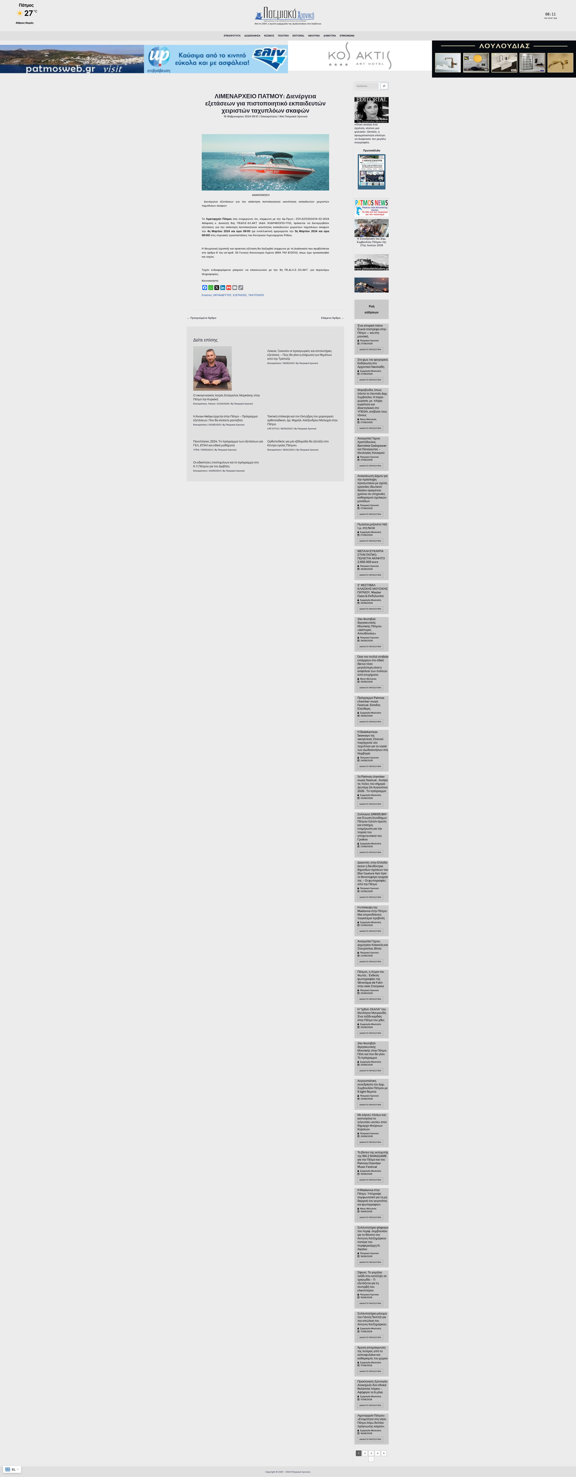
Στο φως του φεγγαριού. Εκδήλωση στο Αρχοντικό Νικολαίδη (372, 363)
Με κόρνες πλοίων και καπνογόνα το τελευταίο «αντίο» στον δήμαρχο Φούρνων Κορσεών (372, 1122)
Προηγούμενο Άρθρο (201, 317)
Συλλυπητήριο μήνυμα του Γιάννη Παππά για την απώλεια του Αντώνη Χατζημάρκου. (372, 1319)
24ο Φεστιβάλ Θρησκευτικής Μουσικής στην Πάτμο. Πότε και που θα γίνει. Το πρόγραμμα (372, 1050)
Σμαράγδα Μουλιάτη (370, 371)
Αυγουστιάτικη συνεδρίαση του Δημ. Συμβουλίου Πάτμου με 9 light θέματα (372, 1086)
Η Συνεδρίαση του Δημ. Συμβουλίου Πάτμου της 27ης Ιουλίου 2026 (371, 242)
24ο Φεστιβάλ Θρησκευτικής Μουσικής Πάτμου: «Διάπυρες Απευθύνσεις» (369, 626)
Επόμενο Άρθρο (332, 317)
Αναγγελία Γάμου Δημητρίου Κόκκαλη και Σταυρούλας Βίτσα (372, 944)
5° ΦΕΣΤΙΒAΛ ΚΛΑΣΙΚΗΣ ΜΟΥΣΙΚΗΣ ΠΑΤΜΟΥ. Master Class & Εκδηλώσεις (372, 590)
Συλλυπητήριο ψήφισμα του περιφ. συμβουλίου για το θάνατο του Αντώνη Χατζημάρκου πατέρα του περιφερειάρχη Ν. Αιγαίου (372, 1238)
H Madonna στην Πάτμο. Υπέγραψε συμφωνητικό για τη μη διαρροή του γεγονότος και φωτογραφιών (372, 1197)
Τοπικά (211, 403)
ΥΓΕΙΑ (196, 449)
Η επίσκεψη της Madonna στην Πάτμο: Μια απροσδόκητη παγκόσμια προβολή (372, 912)
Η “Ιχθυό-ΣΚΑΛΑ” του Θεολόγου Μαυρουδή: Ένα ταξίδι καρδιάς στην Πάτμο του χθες (371, 1014)
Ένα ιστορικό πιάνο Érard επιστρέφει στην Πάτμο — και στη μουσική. (371, 331)
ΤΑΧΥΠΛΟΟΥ (256, 295)
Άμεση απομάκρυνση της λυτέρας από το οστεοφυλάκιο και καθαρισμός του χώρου (372, 1353)
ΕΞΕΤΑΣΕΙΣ (240, 295)
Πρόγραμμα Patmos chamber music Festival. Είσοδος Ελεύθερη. (370, 703)
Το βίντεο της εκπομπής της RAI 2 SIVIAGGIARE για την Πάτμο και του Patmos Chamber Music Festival (372, 1159)
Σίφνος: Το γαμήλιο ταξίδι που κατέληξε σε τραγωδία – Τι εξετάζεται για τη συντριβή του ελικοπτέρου (372, 1281)
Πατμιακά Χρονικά (369, 340)
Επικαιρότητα (269, 116)
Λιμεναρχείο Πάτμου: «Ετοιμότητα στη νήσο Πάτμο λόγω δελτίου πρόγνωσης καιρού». (371, 1421)
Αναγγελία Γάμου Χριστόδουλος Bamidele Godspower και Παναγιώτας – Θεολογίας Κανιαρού (372, 445)
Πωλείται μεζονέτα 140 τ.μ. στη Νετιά (372, 526)
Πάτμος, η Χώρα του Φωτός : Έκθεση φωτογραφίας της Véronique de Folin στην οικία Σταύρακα (370, 979)
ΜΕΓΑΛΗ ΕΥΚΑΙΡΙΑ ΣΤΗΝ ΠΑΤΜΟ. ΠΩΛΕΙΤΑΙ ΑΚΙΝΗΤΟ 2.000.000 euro (371, 556)
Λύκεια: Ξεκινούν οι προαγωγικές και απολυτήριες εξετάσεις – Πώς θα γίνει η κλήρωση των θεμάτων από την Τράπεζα (299, 354)
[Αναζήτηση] (384, 86)
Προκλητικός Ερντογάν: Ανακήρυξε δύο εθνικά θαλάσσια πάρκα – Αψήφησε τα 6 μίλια (372, 1386)
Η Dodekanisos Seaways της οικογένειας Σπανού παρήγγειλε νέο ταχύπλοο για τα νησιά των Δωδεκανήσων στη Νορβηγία (372, 742)
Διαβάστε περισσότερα (370, 349)
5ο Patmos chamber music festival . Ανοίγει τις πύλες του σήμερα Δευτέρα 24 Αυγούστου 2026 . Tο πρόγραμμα (372, 784)
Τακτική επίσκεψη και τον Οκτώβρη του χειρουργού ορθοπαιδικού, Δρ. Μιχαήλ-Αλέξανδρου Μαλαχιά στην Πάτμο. (302, 420)
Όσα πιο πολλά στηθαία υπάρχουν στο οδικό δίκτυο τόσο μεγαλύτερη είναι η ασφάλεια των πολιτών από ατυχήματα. (372, 665)
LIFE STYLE (273, 428)
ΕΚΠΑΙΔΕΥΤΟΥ (222, 295)
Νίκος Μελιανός (368, 419)
